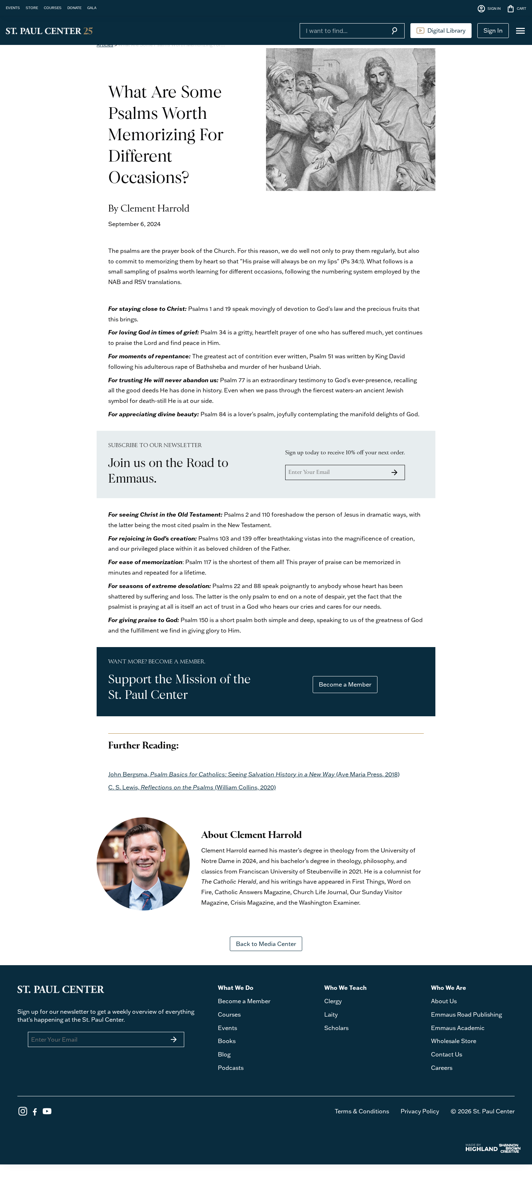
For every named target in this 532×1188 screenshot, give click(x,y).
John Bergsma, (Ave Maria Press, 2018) (254, 774)
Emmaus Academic (458, 1027)
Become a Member (345, 684)
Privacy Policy (420, 1111)
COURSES (53, 7)
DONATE (74, 7)
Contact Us (446, 1054)
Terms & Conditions (362, 1111)
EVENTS (13, 7)
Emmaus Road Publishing (466, 1014)
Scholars (336, 1027)
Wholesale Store (453, 1041)
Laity (331, 1014)
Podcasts (231, 1067)
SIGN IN (489, 8)
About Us (444, 1001)
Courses (229, 1014)
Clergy (333, 1001)
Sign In (493, 30)
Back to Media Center (266, 943)
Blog (224, 1054)
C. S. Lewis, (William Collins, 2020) (192, 787)
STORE (32, 7)
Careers (441, 1067)
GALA (91, 7)
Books (227, 1041)
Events (227, 1027)
